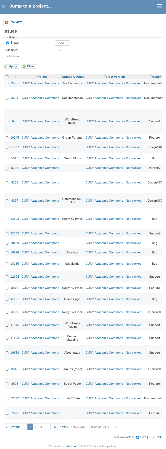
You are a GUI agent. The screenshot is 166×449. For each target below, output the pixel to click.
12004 (14, 276)
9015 (14, 369)
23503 (14, 218)
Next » (63, 426)
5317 (14, 158)
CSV (152, 437)
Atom (143, 437)
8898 (14, 383)
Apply (13, 66)
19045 (14, 137)
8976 (14, 287)
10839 (14, 352)
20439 (14, 243)
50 (109, 426)
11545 (15, 325)
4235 (14, 182)
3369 (14, 312)
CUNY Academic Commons (40, 83)
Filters (13, 37)
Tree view (15, 22)
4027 (14, 200)
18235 (14, 263)
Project (42, 76)
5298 (14, 167)
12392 (14, 398)
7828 (14, 413)
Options (14, 56)
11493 (15, 338)
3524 (14, 98)
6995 (14, 299)
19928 (14, 252)
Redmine (70, 446)
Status (14, 42)
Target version (114, 76)
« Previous (13, 426)
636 (14, 121)
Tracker (155, 76)
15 (54, 426)
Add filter (11, 50)
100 (115, 426)
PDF (160, 437)
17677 (14, 147)
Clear (30, 66)
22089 (14, 233)
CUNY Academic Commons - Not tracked (114, 83)
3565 (14, 83)
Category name (73, 76)
